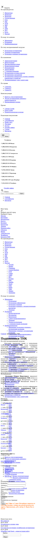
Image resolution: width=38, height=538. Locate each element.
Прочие (7, 263)
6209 (10, 429)
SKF (6, 254)
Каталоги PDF (5, 237)
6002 (10, 407)
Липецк (3, 226)
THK (10, 289)
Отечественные (10, 247)
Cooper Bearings (14, 270)
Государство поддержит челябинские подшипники (18, 528)
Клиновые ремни (14, 492)
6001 (10, 405)
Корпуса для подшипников (14, 457)
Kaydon (11, 279)
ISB (6, 256)
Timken (11, 291)
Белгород (3, 448)
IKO (10, 277)
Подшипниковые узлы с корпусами (16, 396)
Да (2, 210)
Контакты (8, 131)
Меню (6, 136)
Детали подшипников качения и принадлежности (15, 459)
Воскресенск (5, 219)
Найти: (5, 533)
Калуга (3, 221)
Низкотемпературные (12, 382)
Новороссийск (5, 228)
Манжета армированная (20, 478)
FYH (10, 272)
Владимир (4, 217)
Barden (11, 266)
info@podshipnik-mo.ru (7, 461)
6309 (10, 450)
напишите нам (7, 462)
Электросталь (5, 233)
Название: (4, 483)
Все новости (5, 521)
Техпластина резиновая (16, 493)
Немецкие (8, 245)
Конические (13, 317)
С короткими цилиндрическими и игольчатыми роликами (20, 335)
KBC (10, 280)
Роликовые (8, 311)
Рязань (3, 231)
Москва (3, 216)
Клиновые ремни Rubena (17, 481)
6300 (10, 435)
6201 (10, 415)
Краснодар (4, 224)
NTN (6, 252)
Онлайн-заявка (10, 127)
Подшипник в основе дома (10, 524)
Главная (7, 119)
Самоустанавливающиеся (17, 318)
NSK (10, 286)
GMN (10, 275)
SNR (6, 257)
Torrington (12, 293)
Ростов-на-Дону (5, 443)
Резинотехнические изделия (14, 472)
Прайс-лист (8, 122)
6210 (10, 431)
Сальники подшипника (16, 490)
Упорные (12, 310)
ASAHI (11, 264)
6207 (10, 426)
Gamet (11, 273)
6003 (10, 408)
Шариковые (9, 299)
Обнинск (4, 230)
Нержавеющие (9, 384)
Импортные (9, 242)
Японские (8, 243)
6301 (10, 436)
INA (6, 259)
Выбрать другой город (8, 212)
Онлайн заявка (9, 188)
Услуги (7, 126)
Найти (21, 193)
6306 (10, 445)
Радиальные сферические (17, 303)
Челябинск (4, 235)
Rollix (10, 287)
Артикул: (4, 485)
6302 (10, 438)
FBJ (6, 250)
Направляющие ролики (12, 462)
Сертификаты (9, 120)
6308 (10, 449)
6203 (10, 419)
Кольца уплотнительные (20, 476)
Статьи (7, 129)
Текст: (3, 487)
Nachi (10, 284)
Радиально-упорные (15, 304)
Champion (12, 268)
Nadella (11, 282)
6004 (10, 410)
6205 (10, 422)
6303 (10, 440)
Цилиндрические (14, 313)
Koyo (6, 261)
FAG (6, 249)
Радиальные (13, 301)
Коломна (4, 223)
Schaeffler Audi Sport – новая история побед (15, 531)
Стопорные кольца (15, 479)
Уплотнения (13, 474)
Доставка (8, 124)
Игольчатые (12, 315)
